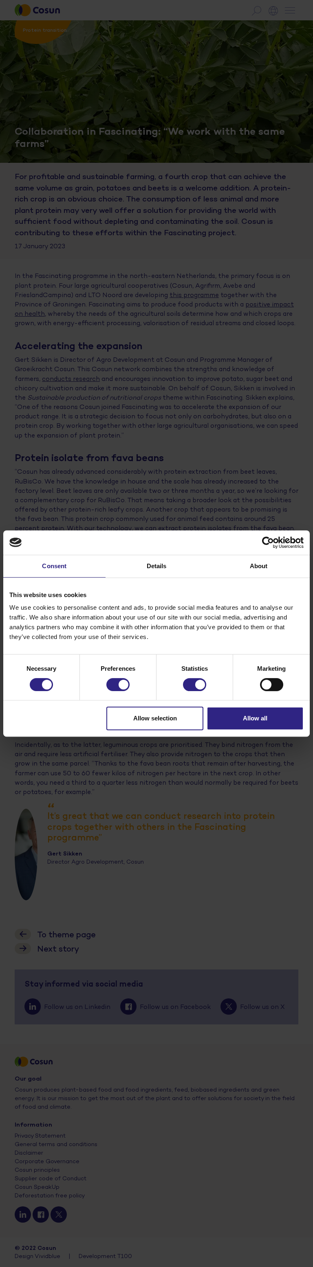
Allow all (255, 718)
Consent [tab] (54, 565)
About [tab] (259, 565)
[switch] (118, 684)
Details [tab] (157, 565)
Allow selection (155, 718)
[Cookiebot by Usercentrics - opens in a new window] (268, 542)
